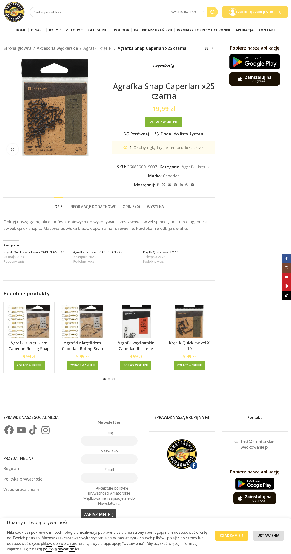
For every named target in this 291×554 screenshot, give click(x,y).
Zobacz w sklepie (164, 122)
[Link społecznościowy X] (164, 185)
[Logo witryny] (14, 11)
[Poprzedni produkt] (201, 48)
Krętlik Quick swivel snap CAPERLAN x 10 (33, 252)
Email (109, 469)
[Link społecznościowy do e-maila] (170, 185)
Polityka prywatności (23, 479)
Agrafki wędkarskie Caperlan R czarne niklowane (136, 348)
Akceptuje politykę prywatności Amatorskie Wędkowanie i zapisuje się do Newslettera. (109, 496)
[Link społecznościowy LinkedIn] (181, 185)
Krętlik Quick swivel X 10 (161, 252)
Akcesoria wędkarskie (57, 48)
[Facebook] (8, 430)
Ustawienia (268, 535)
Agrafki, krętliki (97, 48)
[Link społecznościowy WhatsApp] (187, 185)
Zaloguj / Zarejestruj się (259, 12)
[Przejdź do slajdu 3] (113, 379)
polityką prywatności (61, 548)
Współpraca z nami (21, 489)
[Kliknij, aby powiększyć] (12, 149)
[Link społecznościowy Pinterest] (176, 185)
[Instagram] (45, 430)
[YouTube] (21, 430)
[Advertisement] (256, 169)
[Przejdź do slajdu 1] (104, 379)
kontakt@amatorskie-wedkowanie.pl (255, 444)
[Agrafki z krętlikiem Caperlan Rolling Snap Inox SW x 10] (29, 321)
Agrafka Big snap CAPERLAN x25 (97, 252)
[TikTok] (33, 430)
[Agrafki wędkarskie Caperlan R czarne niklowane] (136, 321)
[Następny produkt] (212, 48)
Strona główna (17, 48)
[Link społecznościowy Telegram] (193, 185)
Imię (109, 432)
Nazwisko (109, 451)
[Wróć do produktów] (206, 48)
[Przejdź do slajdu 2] (109, 379)
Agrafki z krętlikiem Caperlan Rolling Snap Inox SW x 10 (29, 348)
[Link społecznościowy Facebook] (158, 185)
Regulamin (14, 468)
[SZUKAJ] (212, 12)
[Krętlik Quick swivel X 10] (189, 321)
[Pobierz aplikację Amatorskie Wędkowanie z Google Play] (254, 61)
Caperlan (171, 176)
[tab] (58, 204)
